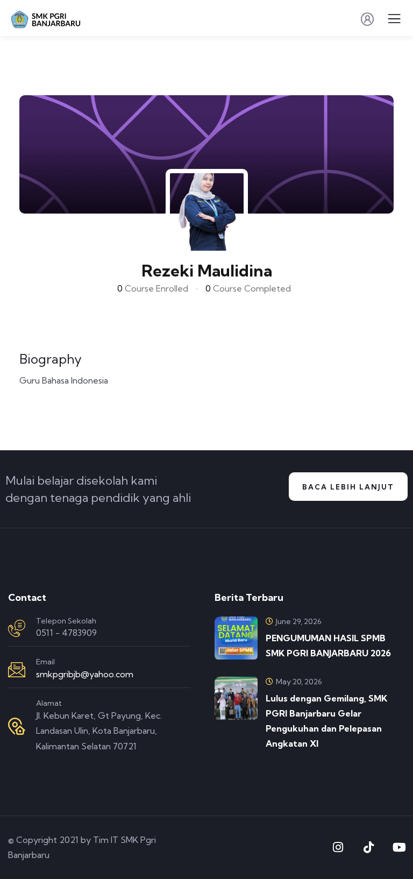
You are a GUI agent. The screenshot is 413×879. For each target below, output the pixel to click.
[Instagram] (338, 847)
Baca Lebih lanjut (348, 487)
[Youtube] (399, 847)
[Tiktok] (368, 847)
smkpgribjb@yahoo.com (84, 674)
